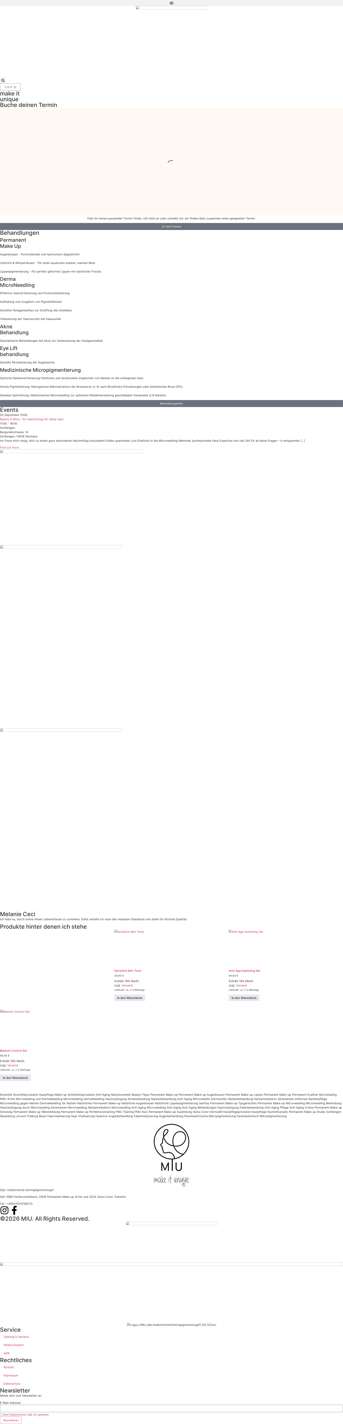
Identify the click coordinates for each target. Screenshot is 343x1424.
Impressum (11, 1375)
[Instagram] (4, 1210)
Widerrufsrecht (14, 1345)
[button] (171, 3)
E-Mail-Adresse (10, 1402)
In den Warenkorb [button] (129, 998)
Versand (127, 985)
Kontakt (9, 1367)
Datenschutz (12, 1383)
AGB (6, 1353)
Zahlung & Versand (16, 1337)
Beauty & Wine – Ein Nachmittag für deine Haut (32, 419)
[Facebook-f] (14, 1210)
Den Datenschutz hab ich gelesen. (26, 1414)
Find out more (9, 447)
